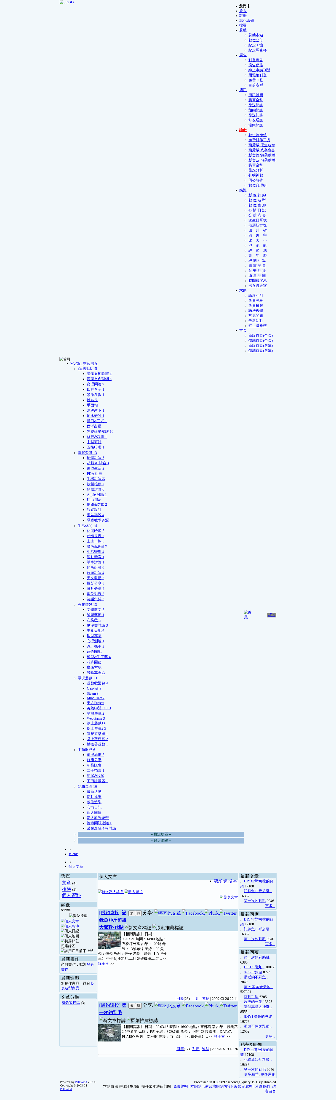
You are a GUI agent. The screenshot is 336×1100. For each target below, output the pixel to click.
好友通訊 (255, 120)
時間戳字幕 (257, 281)
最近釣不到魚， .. (258, 977)
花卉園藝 (94, 662)
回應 (180, 999)
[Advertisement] (202, 961)
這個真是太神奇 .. (258, 1007)
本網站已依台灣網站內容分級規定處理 (221, 1086)
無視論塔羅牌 (100, 431)
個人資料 (71, 895)
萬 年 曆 (257, 255)
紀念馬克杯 (257, 50)
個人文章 (76, 866)
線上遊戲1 (96, 723)
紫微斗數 (95, 395)
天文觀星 (95, 578)
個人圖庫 (94, 812)
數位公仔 (255, 40)
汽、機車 (95, 646)
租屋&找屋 (95, 776)
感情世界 (95, 536)
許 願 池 (257, 250)
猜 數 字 (257, 235)
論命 (243, 130)
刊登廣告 (255, 60)
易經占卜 (95, 410)
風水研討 (95, 416)
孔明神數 (255, 175)
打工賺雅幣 (257, 326)
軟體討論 (95, 489)
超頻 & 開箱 (98, 463)
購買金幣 (255, 100)
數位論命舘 (257, 135)
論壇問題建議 (99, 823)
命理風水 (87, 369)
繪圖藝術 (95, 615)
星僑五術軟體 (99, 374)
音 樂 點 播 (257, 270)
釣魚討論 (95, 567)
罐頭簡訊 (255, 125)
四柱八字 (95, 389)
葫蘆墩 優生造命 (261, 145)
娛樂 (243, 190)
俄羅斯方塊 (257, 225)
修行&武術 (97, 437)
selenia (73, 854)
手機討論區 (96, 479)
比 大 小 (257, 240)
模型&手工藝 (99, 657)
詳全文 (103, 964)
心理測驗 (95, 641)
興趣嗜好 (87, 604)
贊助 (243, 30)
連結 (205, 999)
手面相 (92, 405)
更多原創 (268, 1074)
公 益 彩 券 (257, 215)
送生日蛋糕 (257, 220)
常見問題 (255, 316)
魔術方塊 (94, 667)
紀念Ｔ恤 (255, 45)
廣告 (243, 55)
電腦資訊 (87, 453)
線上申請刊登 (259, 70)
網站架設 (95, 515)
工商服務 (86, 750)
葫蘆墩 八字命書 (261, 150)
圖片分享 (95, 588)
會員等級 (255, 300)
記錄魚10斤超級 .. (258, 891)
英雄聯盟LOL (99, 708)
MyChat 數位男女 (84, 364)
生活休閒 (87, 526)
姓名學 (92, 400)
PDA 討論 (94, 473)
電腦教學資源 (98, 520)
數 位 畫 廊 (257, 205)
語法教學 (255, 310)
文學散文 (95, 609)
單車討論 (95, 562)
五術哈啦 (95, 447)
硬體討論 (95, 458)
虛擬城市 (95, 755)
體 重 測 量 (257, 265)
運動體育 (95, 557)
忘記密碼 (246, 20)
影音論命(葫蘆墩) (262, 155)
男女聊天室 (257, 286)
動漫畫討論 (97, 625)
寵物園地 (94, 652)
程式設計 (94, 510)
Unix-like (94, 500)
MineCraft (95, 698)
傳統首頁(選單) (260, 350)
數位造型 (94, 802)
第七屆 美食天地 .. (258, 987)
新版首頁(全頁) (260, 335)
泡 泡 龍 (257, 245)
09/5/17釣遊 (253, 972)
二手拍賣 (95, 770)
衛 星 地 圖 (257, 276)
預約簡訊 (255, 110)
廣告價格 (255, 65)
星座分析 (255, 170)
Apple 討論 (97, 495)
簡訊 (243, 90)
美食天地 (95, 631)
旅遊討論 (95, 573)
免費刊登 (255, 80)
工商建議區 (97, 781)
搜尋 (243, 25)
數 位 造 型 (257, 200)
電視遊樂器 (97, 734)
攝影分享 (95, 583)
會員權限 (255, 305)
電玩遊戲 (87, 678)
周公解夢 (255, 180)
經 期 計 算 (257, 260)
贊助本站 (255, 35)
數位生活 (95, 468)
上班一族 (95, 541)
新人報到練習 (98, 818)
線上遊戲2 (96, 728)
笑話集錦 (95, 599)
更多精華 (251, 1074)
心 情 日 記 (257, 210)
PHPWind (81, 1082)
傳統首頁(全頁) (260, 340)
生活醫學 (95, 552)
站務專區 (87, 786)
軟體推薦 (95, 484)
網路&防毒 (97, 504)
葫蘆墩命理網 (99, 379)
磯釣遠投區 (71, 1003)
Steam (93, 693)
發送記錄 (255, 115)
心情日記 (94, 807)
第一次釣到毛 (255, 901)
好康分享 (94, 760)
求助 (243, 290)
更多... (270, 906)
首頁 (243, 330)
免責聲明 (180, 1086)
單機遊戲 (95, 713)
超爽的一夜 (253, 1002)
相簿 (66, 889)
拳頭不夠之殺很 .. (258, 1026)
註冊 (243, 16)
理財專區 (94, 636)
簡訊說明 (255, 95)
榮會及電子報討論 (101, 828)
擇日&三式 (97, 421)
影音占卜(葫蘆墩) (262, 160)
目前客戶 (255, 85)
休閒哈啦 (95, 531)
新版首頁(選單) (260, 345)
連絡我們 (262, 1086)
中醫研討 (94, 442)
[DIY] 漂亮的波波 (258, 1016)
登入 (243, 11)
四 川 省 (257, 230)
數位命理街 (257, 185)
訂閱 (271, 615)
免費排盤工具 (259, 140)
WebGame (96, 718)
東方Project (95, 703)
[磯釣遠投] (110, 912)
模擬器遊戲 (97, 744)
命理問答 (95, 384)
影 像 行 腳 (257, 195)
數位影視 (95, 594)
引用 (196, 999)
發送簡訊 (255, 105)
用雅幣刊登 (257, 75)
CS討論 (94, 688)
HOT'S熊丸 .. (254, 967)
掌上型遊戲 (97, 739)
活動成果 (94, 797)
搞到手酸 (251, 997)
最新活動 (255, 321)
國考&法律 (97, 546)
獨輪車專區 (96, 673)
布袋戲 (94, 620)
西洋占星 (94, 426)
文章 (66, 882)
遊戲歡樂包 (97, 683)
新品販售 (94, 765)
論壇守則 (255, 295)
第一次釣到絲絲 (256, 957)
